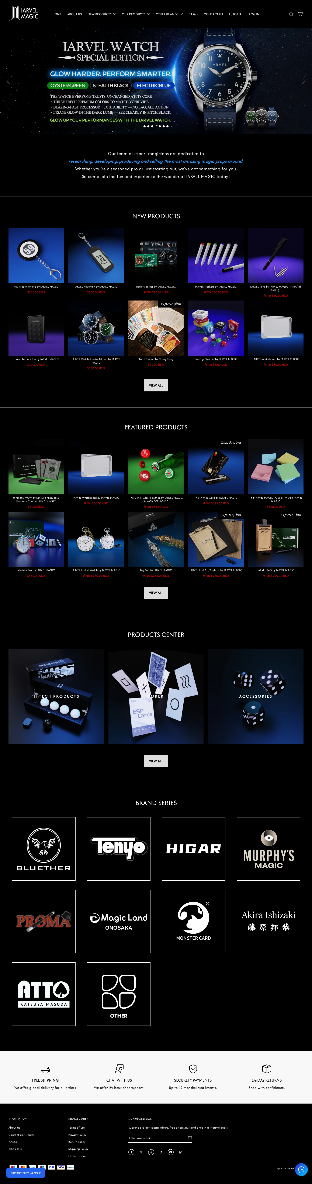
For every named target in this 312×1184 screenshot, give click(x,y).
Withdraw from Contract (26, 1173)
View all (156, 385)
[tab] (144, 126)
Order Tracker (77, 1156)
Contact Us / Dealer (21, 1135)
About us (14, 1127)
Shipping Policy (78, 1149)
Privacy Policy (77, 1135)
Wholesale (15, 1149)
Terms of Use (76, 1127)
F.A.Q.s (12, 1142)
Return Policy (77, 1142)
